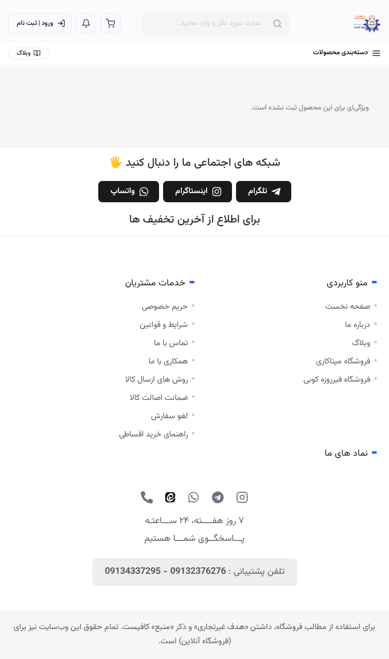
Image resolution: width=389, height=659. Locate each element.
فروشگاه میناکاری (343, 361)
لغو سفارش (169, 416)
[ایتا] (170, 497)
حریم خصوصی (165, 307)
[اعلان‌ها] (86, 23)
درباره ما (357, 325)
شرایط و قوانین (164, 325)
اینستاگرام (191, 191)
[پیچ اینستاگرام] (242, 497)
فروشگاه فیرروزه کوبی (336, 380)
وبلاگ (23, 53)
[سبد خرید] (110, 23)
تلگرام (257, 191)
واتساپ (122, 191)
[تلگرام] (218, 497)
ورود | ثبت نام (35, 23)
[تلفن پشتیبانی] (147, 497)
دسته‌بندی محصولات (340, 53)
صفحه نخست (347, 307)
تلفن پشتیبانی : (195, 572)
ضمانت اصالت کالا (159, 398)
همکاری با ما (168, 361)
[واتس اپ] (193, 497)
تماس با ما (171, 343)
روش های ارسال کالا (156, 380)
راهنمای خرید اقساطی (153, 434)
